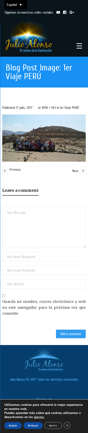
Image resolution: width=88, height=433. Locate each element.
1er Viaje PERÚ (69, 108)
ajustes (39, 417)
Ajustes (53, 425)
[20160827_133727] (44, 138)
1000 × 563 (49, 108)
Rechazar (33, 425)
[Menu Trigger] (79, 46)
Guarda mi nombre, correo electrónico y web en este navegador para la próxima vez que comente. (44, 307)
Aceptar (13, 425)
